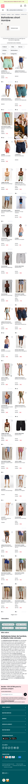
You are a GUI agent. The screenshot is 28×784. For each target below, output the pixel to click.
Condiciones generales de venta (8, 764)
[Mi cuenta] (21, 5)
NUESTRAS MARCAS (6, 730)
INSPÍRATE (4, 718)
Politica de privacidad (6, 765)
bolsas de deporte (17, 653)
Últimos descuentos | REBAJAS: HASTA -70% (14, 1)
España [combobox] (5, 773)
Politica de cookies (19, 764)
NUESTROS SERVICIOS (6, 713)
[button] (25, 5)
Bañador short (24, 14)
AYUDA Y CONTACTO (6, 707)
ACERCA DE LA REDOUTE (7, 724)
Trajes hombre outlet (8, 628)
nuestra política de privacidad (7, 701)
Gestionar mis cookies (8, 767)
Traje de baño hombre (8, 624)
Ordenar (4, 47)
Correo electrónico (6, 691)
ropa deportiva (6, 659)
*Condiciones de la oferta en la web (19, 765)
